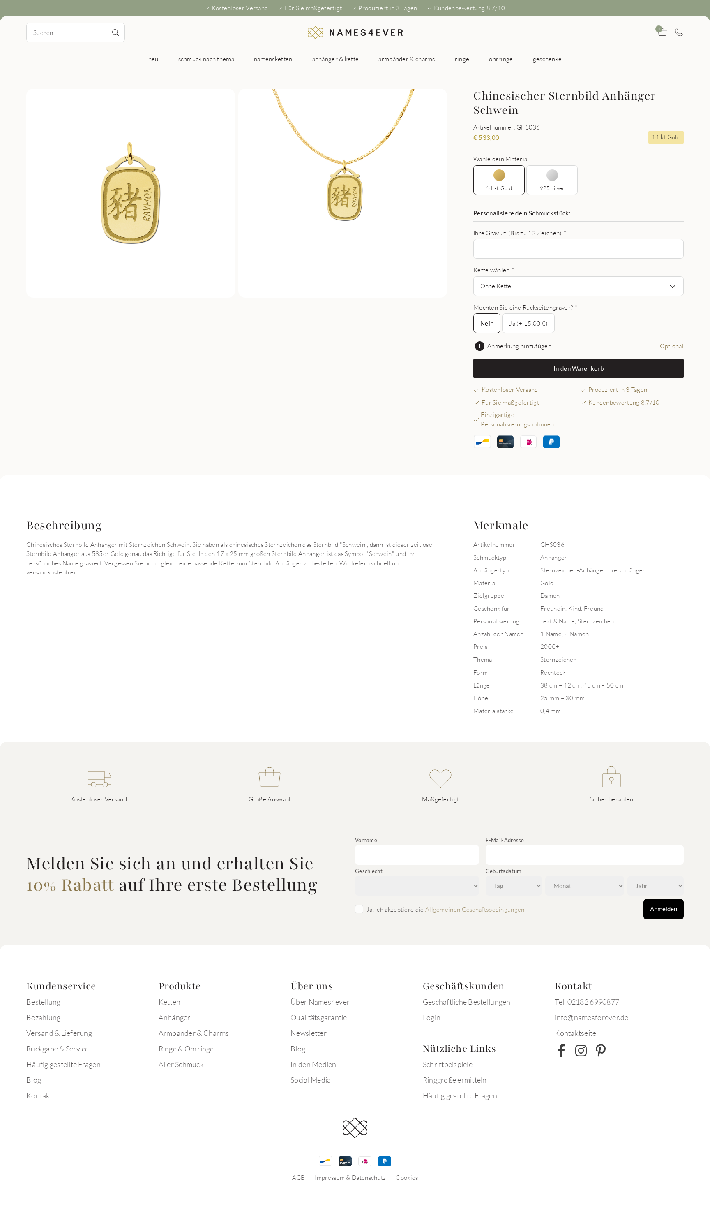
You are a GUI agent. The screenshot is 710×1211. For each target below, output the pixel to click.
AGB (298, 1177)
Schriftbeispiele (448, 1064)
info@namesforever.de (591, 1017)
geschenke (547, 59)
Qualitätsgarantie (318, 1017)
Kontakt (39, 1095)
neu (153, 59)
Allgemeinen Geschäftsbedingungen (475, 909)
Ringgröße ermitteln (455, 1079)
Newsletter (308, 1032)
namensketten (273, 59)
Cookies (407, 1177)
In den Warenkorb (578, 368)
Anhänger (175, 1017)
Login (431, 1017)
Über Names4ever (320, 1001)
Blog (33, 1079)
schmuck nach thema (206, 59)
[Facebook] (561, 1050)
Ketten (170, 1001)
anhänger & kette (335, 59)
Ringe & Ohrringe (186, 1048)
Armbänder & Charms (194, 1032)
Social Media (310, 1079)
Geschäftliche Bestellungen (467, 1001)
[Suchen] (115, 32)
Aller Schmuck (181, 1064)
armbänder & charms (406, 59)
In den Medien (313, 1064)
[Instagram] (581, 1050)
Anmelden (663, 908)
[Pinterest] (600, 1050)
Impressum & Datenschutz (350, 1177)
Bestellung (43, 1001)
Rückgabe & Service (57, 1048)
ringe (462, 59)
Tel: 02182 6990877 (587, 1001)
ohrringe (501, 59)
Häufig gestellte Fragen (63, 1064)
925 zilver (552, 188)
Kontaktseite (575, 1032)
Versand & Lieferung (59, 1032)
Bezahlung (43, 1017)
